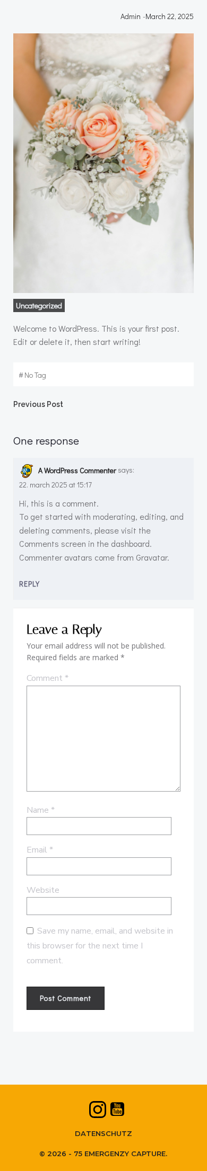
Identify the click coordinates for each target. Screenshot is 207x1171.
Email (40, 850)
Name (41, 810)
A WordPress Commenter (77, 470)
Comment (47, 678)
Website (43, 890)
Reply (29, 584)
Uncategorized (39, 305)
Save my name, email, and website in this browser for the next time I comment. (100, 945)
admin (130, 16)
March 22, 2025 (169, 16)
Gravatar (151, 557)
